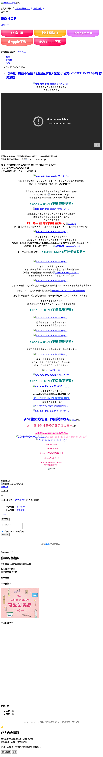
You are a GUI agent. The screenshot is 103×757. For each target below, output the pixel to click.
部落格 (9, 60)
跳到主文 (5, 25)
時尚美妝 (22, 52)
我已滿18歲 (6, 752)
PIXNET (33, 722)
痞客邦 (18, 500)
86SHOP (8, 18)
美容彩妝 (21, 507)
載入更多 (5, 519)
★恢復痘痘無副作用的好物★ (46, 419)
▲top (3, 514)
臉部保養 (21, 510)
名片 (8, 63)
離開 (14, 752)
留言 (24, 500)
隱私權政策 (66, 722)
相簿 (8, 57)
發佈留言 (5, 534)
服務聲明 (75, 722)
